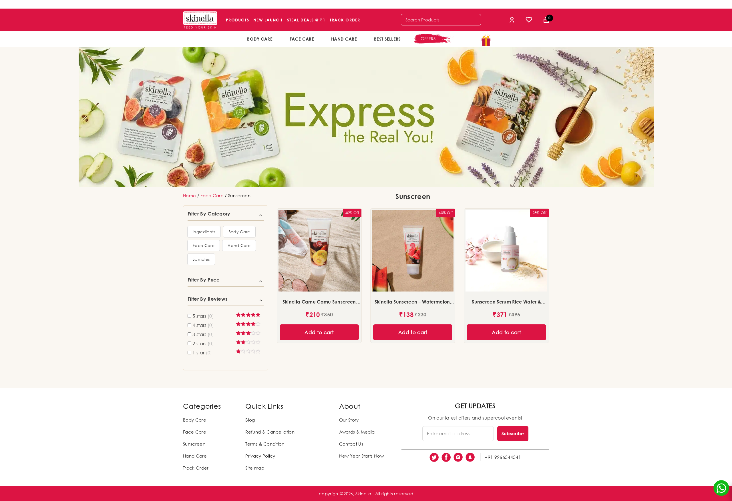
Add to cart (319, 332)
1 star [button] (202, 353)
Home (189, 195)
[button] (204, 232)
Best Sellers (387, 38)
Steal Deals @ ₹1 (306, 19)
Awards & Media (357, 431)
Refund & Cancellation (270, 431)
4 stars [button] (203, 325)
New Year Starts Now (361, 455)
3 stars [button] (203, 334)
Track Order (345, 19)
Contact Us (351, 443)
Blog (250, 419)
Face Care (302, 38)
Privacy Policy (260, 455)
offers (428, 38)
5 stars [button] (203, 316)
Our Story (349, 419)
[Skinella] (200, 20)
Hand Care (344, 38)
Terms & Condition (264, 443)
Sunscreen (194, 443)
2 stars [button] (203, 343)
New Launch (268, 19)
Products (237, 19)
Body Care (259, 38)
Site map (254, 467)
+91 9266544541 (503, 457)
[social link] (434, 457)
